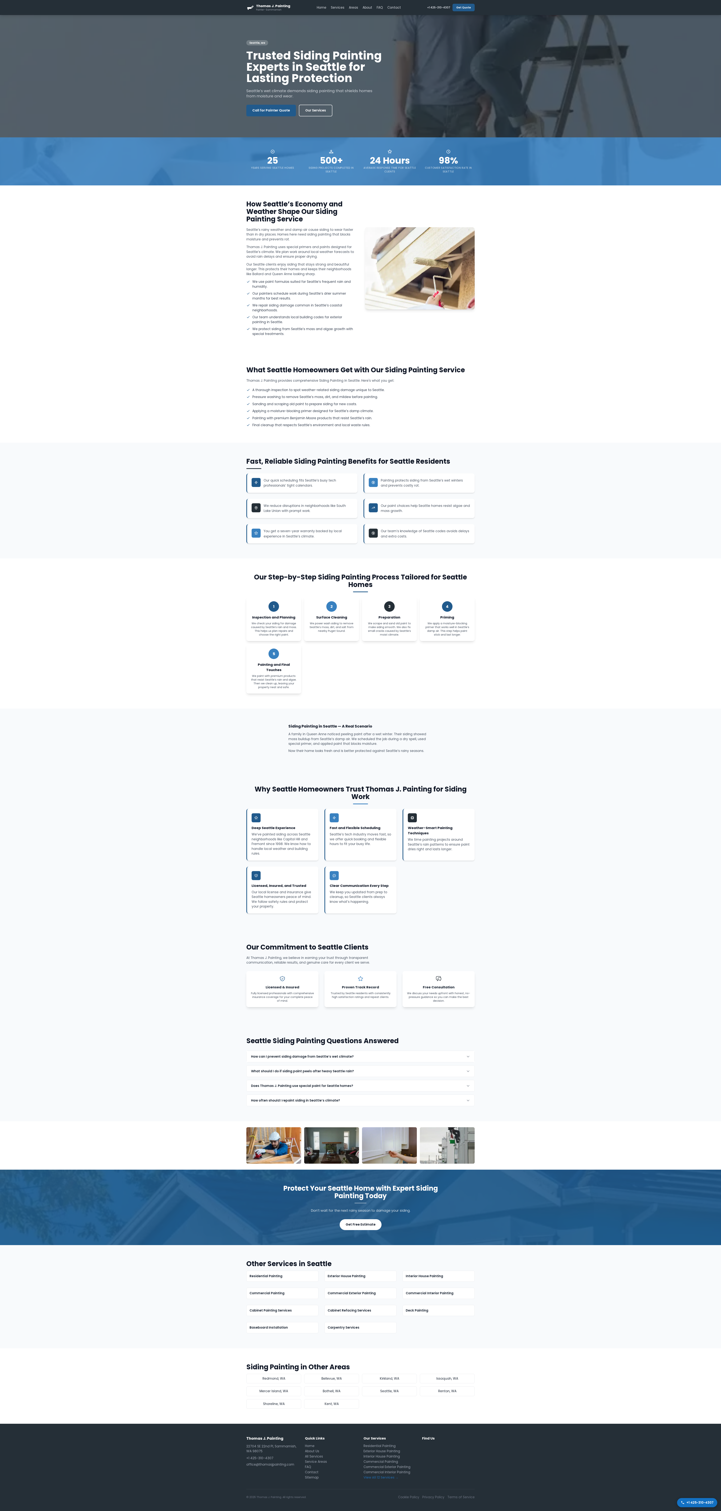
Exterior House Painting (382, 1451)
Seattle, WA (389, 1391)
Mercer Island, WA (273, 1391)
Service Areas (316, 1461)
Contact (394, 7)
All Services (314, 1456)
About (367, 7)
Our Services (315, 110)
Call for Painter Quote (271, 110)
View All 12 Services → (381, 1477)
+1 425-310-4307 (438, 7)
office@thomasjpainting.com (270, 1464)
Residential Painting (380, 1446)
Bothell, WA (331, 1391)
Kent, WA (332, 1404)
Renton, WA (447, 1391)
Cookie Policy (408, 1497)
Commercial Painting (381, 1461)
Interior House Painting (382, 1456)
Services (337, 7)
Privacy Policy (433, 1497)
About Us (312, 1451)
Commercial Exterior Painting (387, 1467)
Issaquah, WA (447, 1378)
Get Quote (463, 7)
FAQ (380, 7)
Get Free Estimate (361, 1224)
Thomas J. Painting (264, 1438)
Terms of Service (461, 1497)
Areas (353, 7)
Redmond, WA (273, 1378)
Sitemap (312, 1477)
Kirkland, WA (389, 1378)
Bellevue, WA (331, 1378)
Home (321, 7)
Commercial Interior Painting (387, 1472)
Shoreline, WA (274, 1404)
